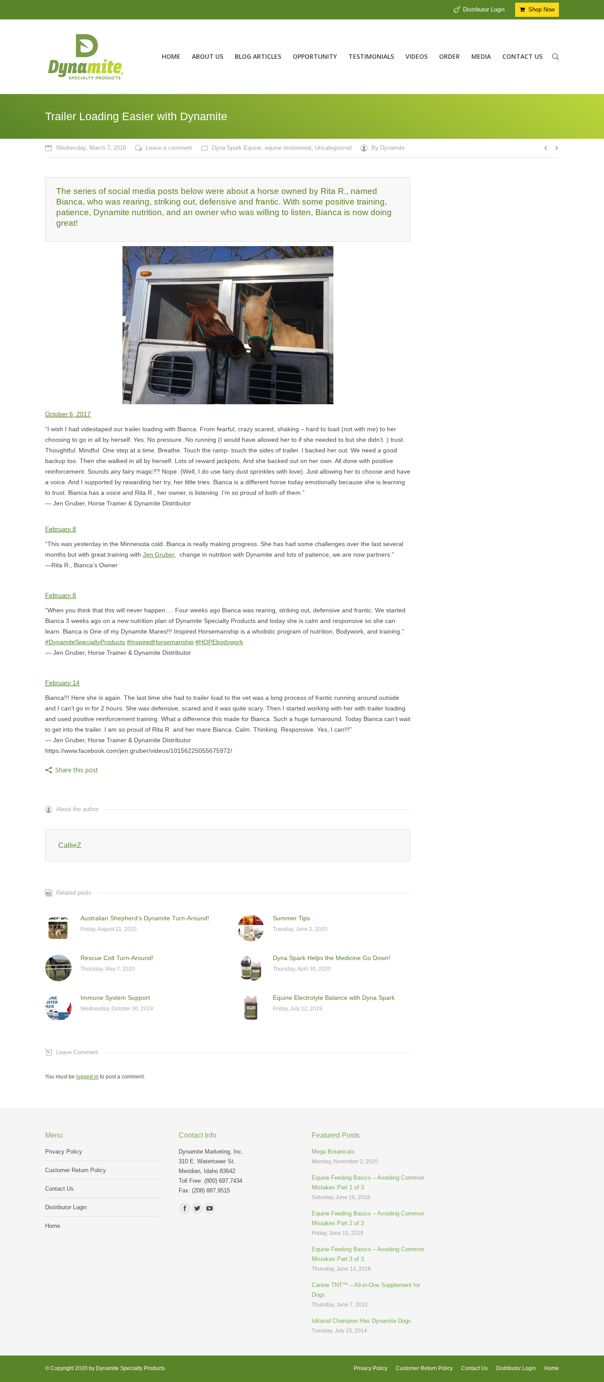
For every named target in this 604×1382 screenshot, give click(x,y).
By (388, 147)
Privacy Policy (63, 1151)
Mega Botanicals (333, 1151)
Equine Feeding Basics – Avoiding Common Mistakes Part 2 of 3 (368, 1218)
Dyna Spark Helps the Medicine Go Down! (331, 957)
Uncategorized (333, 147)
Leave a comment (169, 147)
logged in (87, 1077)
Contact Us (59, 1188)
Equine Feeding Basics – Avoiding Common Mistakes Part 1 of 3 (368, 1182)
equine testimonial (288, 147)
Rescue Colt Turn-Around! (116, 957)
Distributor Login (484, 9)
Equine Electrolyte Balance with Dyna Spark (334, 997)
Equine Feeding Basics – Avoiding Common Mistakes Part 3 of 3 (368, 1254)
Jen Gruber (158, 554)
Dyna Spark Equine (236, 147)
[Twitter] (197, 1208)
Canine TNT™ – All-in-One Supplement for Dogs (366, 1290)
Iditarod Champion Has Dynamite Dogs (361, 1320)
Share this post (76, 770)
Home (52, 1226)
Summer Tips (291, 918)
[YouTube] (209, 1208)
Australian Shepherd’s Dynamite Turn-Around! (144, 918)
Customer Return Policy (75, 1170)
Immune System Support (115, 997)
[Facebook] (185, 1208)
